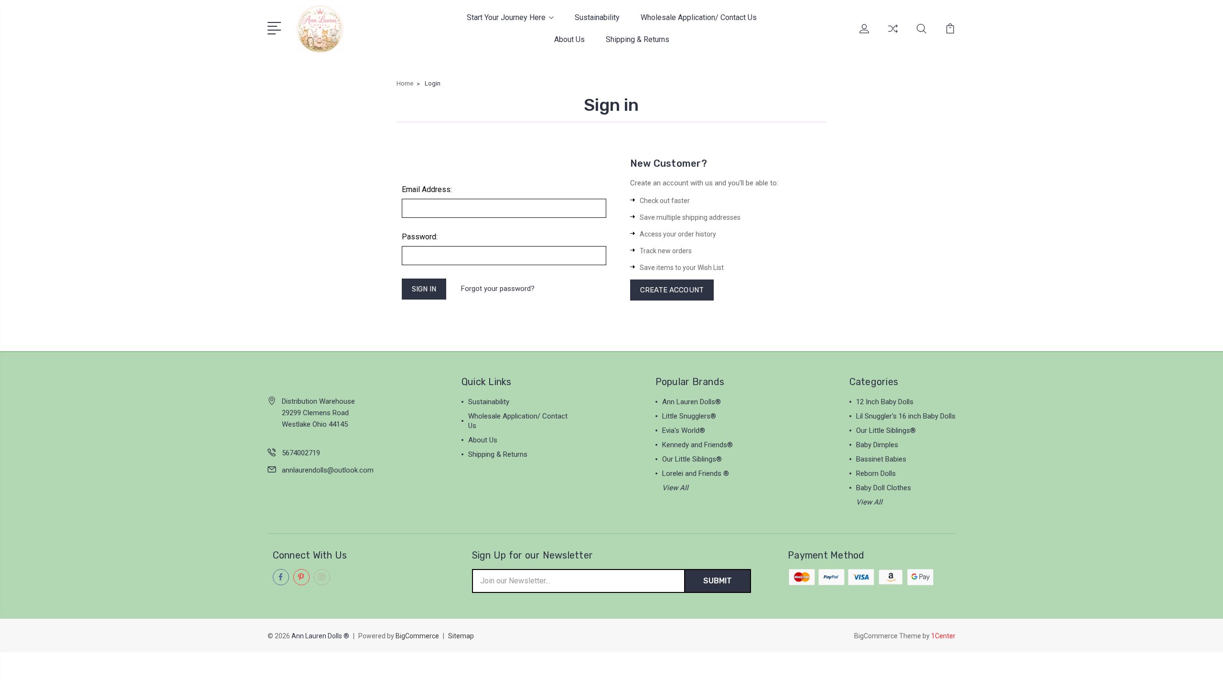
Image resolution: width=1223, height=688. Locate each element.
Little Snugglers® (689, 416)
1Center (943, 636)
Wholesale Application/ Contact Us (699, 17)
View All (675, 488)
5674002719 (301, 453)
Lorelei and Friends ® (695, 473)
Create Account (672, 290)
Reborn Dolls (876, 473)
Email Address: (427, 189)
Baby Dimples (877, 445)
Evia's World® (683, 430)
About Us (569, 39)
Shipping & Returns (637, 39)
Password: (420, 236)
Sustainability (597, 17)
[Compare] (893, 34)
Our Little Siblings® (692, 459)
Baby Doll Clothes (883, 488)
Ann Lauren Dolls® (691, 402)
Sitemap (461, 636)
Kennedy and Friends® (697, 445)
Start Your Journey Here (506, 17)
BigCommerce (417, 636)
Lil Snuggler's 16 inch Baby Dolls (905, 416)
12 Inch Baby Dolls (884, 402)
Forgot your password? (498, 288)
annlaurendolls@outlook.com (328, 470)
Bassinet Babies (881, 459)
